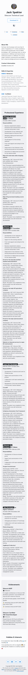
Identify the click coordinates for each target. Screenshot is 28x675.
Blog (22, 31)
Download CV (14, 20)
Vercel (14, 669)
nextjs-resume (20, 670)
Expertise (14, 31)
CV (7, 31)
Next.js (3, 669)
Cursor (16, 668)
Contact (15, 34)
